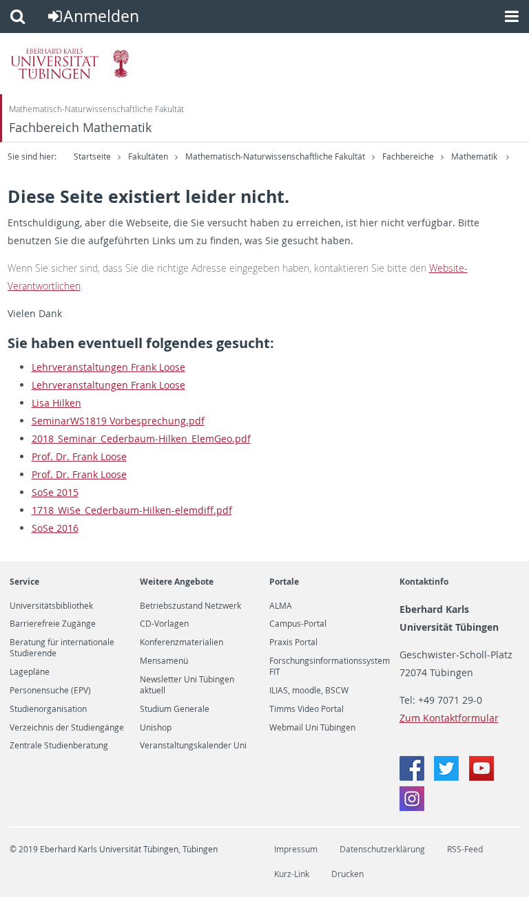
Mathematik (475, 156)
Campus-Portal (297, 623)
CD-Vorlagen (164, 623)
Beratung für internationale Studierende (62, 648)
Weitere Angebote (177, 581)
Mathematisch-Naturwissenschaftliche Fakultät (96, 109)
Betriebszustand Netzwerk (190, 606)
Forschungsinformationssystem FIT (329, 667)
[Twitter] (447, 776)
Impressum (296, 849)
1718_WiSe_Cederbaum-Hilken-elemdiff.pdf (132, 510)
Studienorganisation (48, 709)
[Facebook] (413, 776)
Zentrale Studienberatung (59, 745)
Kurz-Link (291, 874)
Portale (284, 581)
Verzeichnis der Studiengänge (67, 727)
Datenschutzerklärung (382, 849)
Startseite (92, 156)
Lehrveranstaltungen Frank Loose (108, 367)
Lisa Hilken (56, 402)
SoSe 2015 (55, 492)
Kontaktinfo (424, 581)
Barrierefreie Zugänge (53, 623)
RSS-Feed (465, 849)
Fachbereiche (408, 156)
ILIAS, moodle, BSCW (309, 690)
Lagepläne (30, 672)
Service (24, 581)
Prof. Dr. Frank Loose (79, 456)
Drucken (347, 874)
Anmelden (101, 16)
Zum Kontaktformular (449, 717)
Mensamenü (164, 661)
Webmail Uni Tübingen (312, 727)
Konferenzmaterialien (181, 642)
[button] (17, 16)
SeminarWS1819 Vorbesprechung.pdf (118, 420)
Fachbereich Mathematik (80, 128)
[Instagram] (412, 807)
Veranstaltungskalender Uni (193, 745)
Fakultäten (148, 156)
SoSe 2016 (55, 527)
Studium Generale (174, 709)
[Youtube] (481, 776)
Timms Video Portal (306, 709)
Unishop (156, 727)
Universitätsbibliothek (51, 606)
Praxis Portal (293, 642)
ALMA (280, 606)
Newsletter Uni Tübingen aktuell (187, 685)
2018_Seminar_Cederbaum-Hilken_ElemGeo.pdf (141, 438)
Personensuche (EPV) (50, 690)
